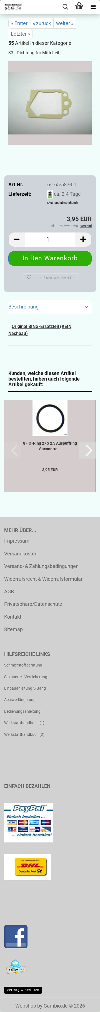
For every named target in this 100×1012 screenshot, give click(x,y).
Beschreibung (23, 307)
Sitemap (13, 629)
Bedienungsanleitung (22, 711)
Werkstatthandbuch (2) (24, 734)
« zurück (42, 23)
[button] (16, 239)
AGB (9, 591)
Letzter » (20, 34)
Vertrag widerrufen (23, 990)
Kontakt (12, 617)
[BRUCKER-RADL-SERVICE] (11, 7)
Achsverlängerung (20, 699)
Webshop (25, 1006)
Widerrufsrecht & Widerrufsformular (43, 579)
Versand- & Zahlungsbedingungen (41, 566)
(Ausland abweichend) (62, 203)
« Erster (19, 23)
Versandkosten (21, 554)
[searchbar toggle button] (65, 7)
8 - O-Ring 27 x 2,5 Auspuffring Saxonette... (50, 446)
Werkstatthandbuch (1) (24, 723)
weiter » (64, 23)
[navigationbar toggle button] (93, 7)
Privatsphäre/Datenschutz (33, 604)
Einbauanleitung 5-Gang (25, 688)
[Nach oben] (84, 1003)
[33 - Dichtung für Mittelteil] (50, 103)
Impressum (16, 541)
